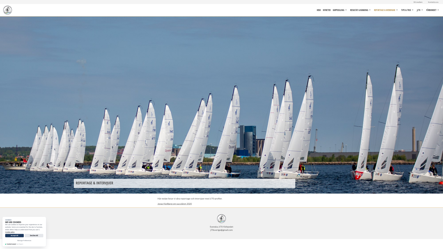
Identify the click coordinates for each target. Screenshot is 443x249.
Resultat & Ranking (359, 10)
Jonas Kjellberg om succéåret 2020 (174, 203)
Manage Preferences (24, 241)
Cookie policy (10, 232)
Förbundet (431, 10)
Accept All (14, 235)
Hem (319, 10)
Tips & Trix (406, 10)
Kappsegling (338, 10)
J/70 (418, 10)
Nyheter (326, 10)
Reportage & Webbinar (384, 10)
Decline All (34, 235)
